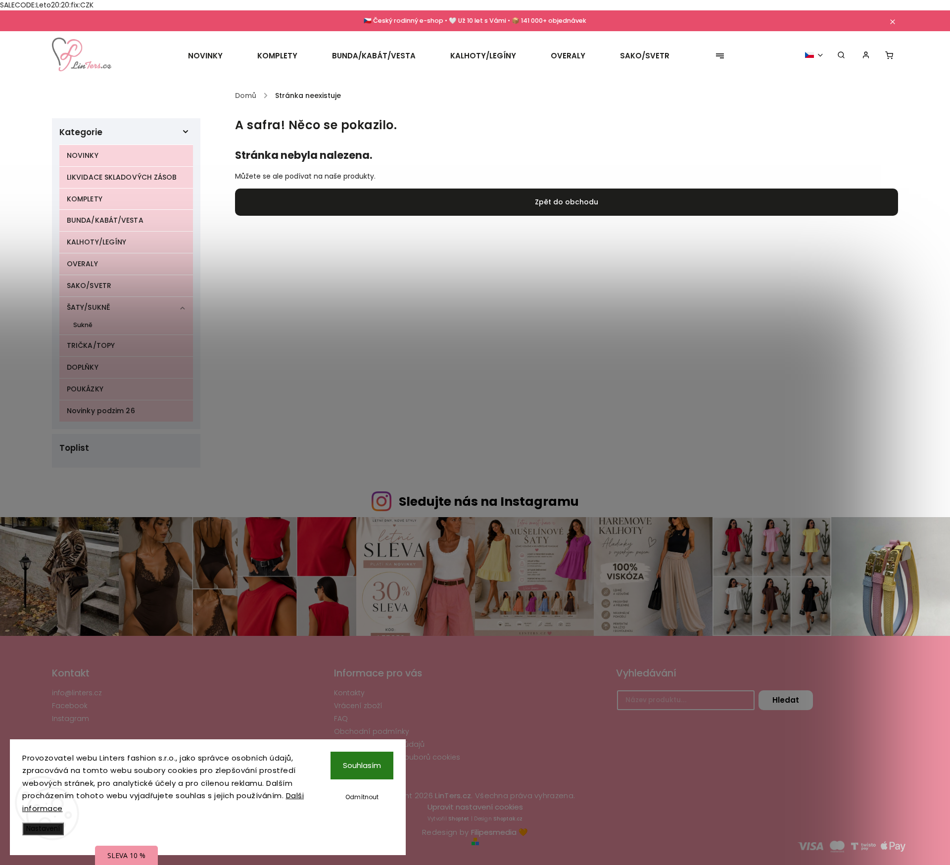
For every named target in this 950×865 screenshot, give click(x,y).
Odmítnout (362, 797)
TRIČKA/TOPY (91, 345)
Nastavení (43, 828)
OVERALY (82, 264)
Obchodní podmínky (371, 731)
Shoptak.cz (507, 818)
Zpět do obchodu (566, 202)
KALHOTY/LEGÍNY (96, 242)
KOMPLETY (84, 199)
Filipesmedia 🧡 (499, 832)
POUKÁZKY (85, 389)
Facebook (70, 706)
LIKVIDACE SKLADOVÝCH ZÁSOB (122, 177)
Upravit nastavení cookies (475, 807)
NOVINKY (82, 155)
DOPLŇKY (82, 367)
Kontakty (349, 693)
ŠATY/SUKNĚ (88, 307)
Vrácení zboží (358, 706)
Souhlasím (362, 765)
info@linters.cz (77, 693)
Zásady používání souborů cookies (397, 757)
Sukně (83, 325)
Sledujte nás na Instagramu (489, 501)
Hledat (785, 700)
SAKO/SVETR (89, 285)
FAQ (341, 718)
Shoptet (458, 818)
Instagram (70, 718)
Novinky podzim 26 (101, 411)
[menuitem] (214, 56)
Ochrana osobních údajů (379, 744)
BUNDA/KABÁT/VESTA (105, 220)
